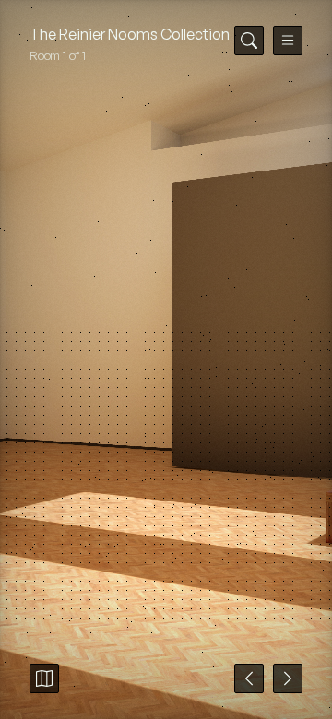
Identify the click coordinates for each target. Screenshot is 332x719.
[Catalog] (44, 678)
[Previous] (249, 678)
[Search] (249, 40)
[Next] (287, 678)
